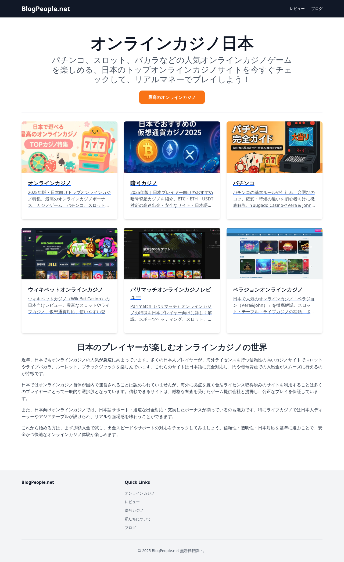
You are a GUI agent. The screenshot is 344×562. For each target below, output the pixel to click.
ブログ (316, 8)
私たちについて (138, 518)
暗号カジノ (134, 510)
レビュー (297, 8)
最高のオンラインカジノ (172, 97)
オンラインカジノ (140, 493)
